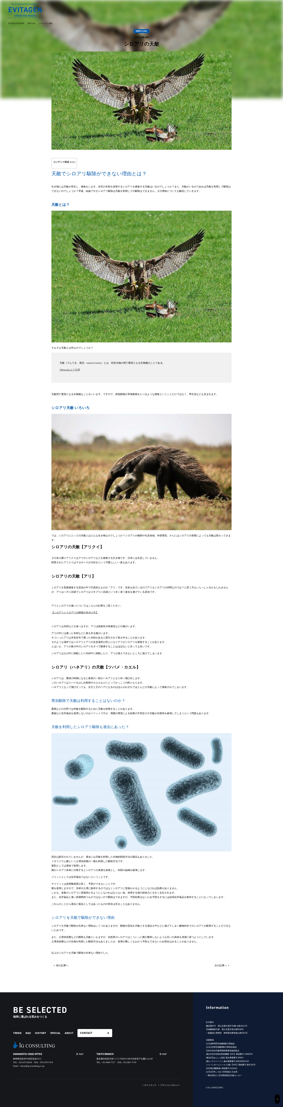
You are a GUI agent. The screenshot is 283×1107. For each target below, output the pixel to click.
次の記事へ (221, 965)
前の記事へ (62, 965)
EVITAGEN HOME (16, 23)
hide (73, 162)
